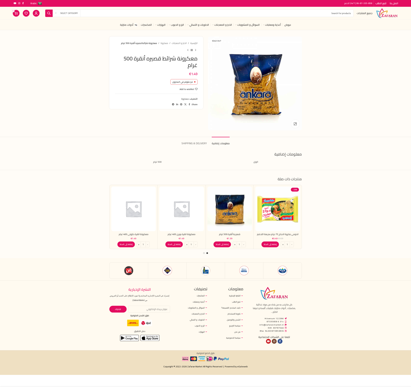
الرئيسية (194, 43)
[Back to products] (192, 50)
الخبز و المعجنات (179, 43)
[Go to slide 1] (207, 253)
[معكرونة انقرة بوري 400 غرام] (181, 209)
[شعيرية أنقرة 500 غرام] (229, 209)
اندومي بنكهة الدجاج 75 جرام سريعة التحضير (277, 234)
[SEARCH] (49, 13)
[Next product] (188, 50)
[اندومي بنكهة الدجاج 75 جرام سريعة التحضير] (277, 209)
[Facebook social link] (23, 3)
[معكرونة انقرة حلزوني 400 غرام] (133, 209)
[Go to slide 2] (204, 253)
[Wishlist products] (26, 13)
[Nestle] (244, 270)
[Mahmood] (167, 270)
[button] (270, 244)
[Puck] (282, 270)
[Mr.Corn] (206, 270)
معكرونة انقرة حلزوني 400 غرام (133, 234)
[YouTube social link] (15, 3)
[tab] (221, 142)
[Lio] (129, 270)
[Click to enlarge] (295, 124)
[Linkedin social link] (177, 104)
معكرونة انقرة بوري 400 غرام (181, 234)
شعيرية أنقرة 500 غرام (229, 234)
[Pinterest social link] (181, 104)
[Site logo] (387, 13)
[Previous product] (196, 50)
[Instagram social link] (19, 3)
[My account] (36, 13)
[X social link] (185, 104)
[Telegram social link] (173, 104)
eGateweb (242, 366)
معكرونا (164, 43)
